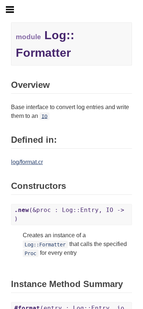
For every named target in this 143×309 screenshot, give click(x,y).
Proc (30, 253)
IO (44, 116)
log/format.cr (27, 162)
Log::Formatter (45, 244)
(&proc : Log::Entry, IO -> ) (69, 214)
